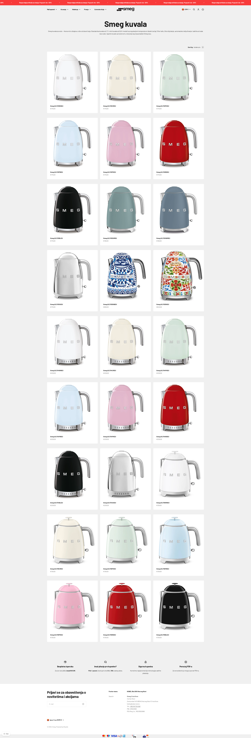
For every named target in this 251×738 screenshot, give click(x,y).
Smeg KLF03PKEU (109, 172)
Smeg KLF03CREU (109, 106)
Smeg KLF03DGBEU (110, 304)
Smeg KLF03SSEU (56, 304)
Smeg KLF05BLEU (162, 635)
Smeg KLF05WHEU (162, 503)
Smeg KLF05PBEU (162, 569)
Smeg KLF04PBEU (56, 436)
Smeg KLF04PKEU (109, 436)
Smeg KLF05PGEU (109, 569)
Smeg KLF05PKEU (56, 635)
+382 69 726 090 (135, 706)
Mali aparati (51, 9)
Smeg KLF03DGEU (162, 304)
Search (111, 696)
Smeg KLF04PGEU (162, 370)
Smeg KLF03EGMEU (110, 238)
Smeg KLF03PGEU (162, 106)
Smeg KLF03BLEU (56, 238)
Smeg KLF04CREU (109, 370)
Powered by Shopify (62, 727)
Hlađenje (75, 9)
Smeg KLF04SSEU (109, 503)
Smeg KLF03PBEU (56, 172)
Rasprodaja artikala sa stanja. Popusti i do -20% (34, 3)
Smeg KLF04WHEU (56, 370)
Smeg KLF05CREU (56, 569)
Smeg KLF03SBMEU (163, 238)
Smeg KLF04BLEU (56, 503)
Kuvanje (63, 9)
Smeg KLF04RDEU (162, 436)
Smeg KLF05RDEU (109, 635)
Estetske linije (99, 9)
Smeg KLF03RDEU (162, 172)
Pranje (86, 9)
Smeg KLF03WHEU (56, 106)
